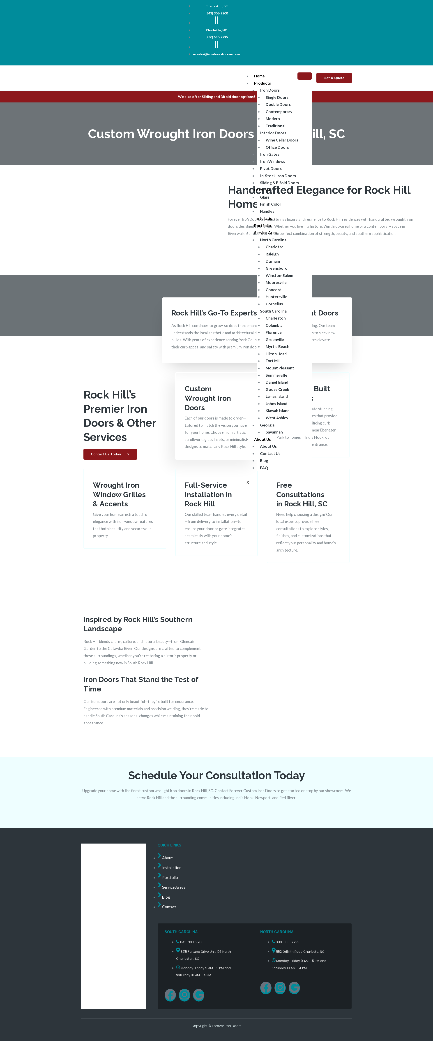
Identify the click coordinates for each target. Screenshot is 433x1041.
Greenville (275, 339)
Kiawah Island (278, 410)
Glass (264, 197)
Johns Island (276, 403)
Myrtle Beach (277, 346)
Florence (274, 332)
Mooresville (276, 282)
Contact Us (270, 453)
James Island (277, 396)
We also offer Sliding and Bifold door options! (216, 96)
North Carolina (273, 239)
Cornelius (274, 303)
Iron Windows (272, 161)
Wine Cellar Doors (282, 140)
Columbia (274, 325)
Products (262, 83)
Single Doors (277, 97)
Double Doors (278, 104)
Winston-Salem (279, 275)
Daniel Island (277, 382)
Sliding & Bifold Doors (279, 182)
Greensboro (277, 268)
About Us (262, 439)
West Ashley (277, 417)
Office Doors (277, 147)
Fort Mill (273, 360)
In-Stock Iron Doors (278, 175)
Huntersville (276, 296)
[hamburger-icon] (304, 76)
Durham (273, 261)
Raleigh (272, 254)
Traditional (275, 125)
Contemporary (279, 111)
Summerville (276, 375)
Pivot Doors (271, 168)
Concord (273, 289)
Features (262, 190)
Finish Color (270, 204)
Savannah (274, 432)
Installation (264, 218)
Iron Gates (269, 154)
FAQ (264, 467)
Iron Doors (270, 90)
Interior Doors (273, 132)
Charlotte (274, 246)
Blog (264, 460)
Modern (273, 118)
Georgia (267, 425)
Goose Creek (277, 389)
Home (259, 76)
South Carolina (273, 311)
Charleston (276, 318)
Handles (267, 211)
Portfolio (262, 225)
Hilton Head (276, 353)
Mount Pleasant (280, 368)
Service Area (265, 232)
